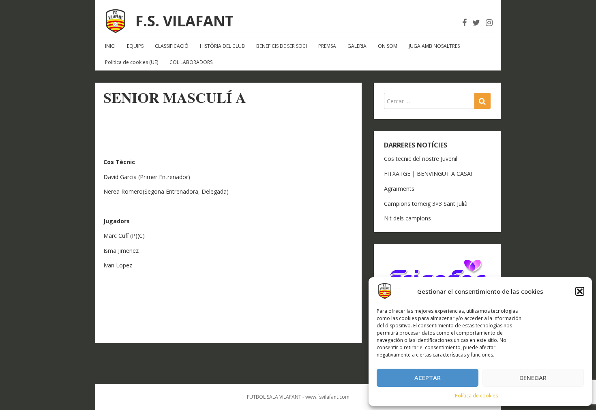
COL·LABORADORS (190, 62)
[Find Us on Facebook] (464, 22)
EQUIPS (135, 46)
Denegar (533, 378)
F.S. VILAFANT (184, 21)
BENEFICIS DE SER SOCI (281, 46)
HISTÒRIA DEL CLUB (222, 46)
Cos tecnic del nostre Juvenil (420, 158)
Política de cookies (476, 395)
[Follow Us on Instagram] (489, 22)
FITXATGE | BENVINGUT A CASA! (428, 173)
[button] (580, 291)
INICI (110, 46)
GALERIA (357, 46)
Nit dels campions (407, 218)
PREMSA (327, 46)
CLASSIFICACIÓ (172, 46)
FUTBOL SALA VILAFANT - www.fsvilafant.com (298, 396)
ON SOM (387, 46)
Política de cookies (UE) (131, 62)
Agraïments (399, 188)
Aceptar (427, 378)
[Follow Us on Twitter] (476, 22)
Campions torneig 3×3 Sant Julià (425, 203)
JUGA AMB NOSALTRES (434, 46)
